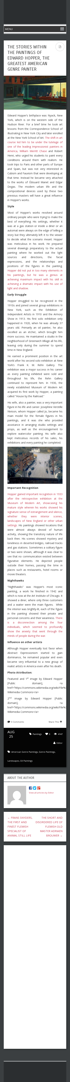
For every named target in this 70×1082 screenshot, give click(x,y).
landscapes (13, 760)
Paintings (37, 734)
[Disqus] (35, 896)
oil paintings (26, 760)
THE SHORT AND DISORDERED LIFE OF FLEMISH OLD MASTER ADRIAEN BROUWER (49, 826)
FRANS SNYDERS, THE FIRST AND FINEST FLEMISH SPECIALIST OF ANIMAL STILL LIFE (19, 826)
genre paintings (47, 751)
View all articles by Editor (41, 792)
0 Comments (17, 721)
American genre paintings (24, 751)
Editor (60, 743)
